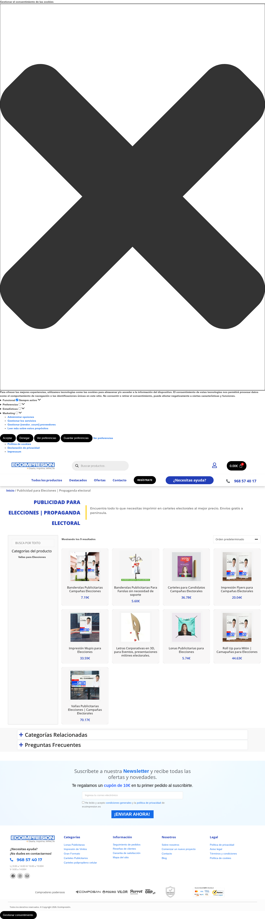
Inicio (10, 490)
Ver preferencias (46, 437)
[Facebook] (13, 876)
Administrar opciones (21, 417)
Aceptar (7, 437)
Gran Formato (72, 853)
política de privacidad (149, 802)
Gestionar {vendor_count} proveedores (32, 424)
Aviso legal (216, 849)
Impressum (14, 451)
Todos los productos (46, 480)
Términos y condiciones (223, 853)
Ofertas (99, 480)
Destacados (78, 480)
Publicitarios (81, 858)
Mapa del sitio (121, 857)
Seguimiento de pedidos (126, 844)
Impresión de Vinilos (75, 849)
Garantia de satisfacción (126, 853)
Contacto (120, 480)
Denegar (24, 437)
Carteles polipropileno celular (80, 862)
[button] (132, 197)
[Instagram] (20, 876)
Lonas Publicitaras (74, 844)
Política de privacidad (222, 844)
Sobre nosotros (170, 844)
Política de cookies (19, 444)
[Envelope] (27, 876)
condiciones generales (118, 802)
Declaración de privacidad (24, 447)
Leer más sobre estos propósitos (28, 428)
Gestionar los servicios (22, 420)
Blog (164, 858)
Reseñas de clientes (124, 848)
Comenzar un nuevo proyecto (179, 849)
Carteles (68, 858)
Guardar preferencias (76, 437)
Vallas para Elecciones (32, 557)
